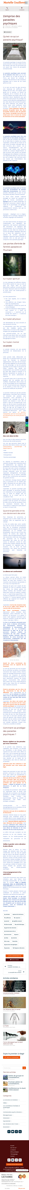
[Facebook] (9, 1131)
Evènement (6, 1118)
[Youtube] (12, 1131)
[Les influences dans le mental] (14, 1002)
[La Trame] (14, 1019)
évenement (6, 1127)
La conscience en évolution (10, 1100)
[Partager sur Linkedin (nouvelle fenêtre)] (27, 423)
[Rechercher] (24, 1068)
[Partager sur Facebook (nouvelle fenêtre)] (27, 418)
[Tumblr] (20, 1131)
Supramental (6, 1121)
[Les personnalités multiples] (14, 986)
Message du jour (7, 1115)
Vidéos (5, 1103)
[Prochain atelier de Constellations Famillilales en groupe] (5, 1083)
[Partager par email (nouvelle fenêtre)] (27, 428)
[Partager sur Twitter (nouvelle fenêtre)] (27, 420)
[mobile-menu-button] (26, 3)
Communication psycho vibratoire (12, 1112)
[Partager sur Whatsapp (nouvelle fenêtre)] (27, 425)
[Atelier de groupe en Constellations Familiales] (5, 1077)
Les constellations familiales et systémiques (11, 1106)
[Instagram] (16, 1131)
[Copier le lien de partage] (27, 430)
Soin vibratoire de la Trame (10, 1124)
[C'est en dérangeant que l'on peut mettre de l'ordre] (14, 1035)
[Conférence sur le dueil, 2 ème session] (5, 1089)
